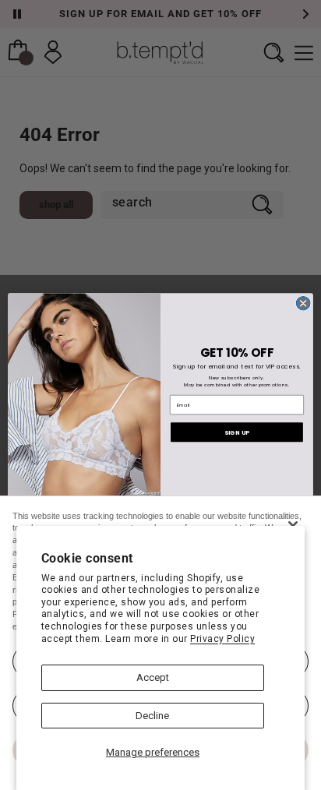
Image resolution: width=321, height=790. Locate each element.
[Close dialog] (303, 303)
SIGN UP (236, 433)
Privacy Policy (222, 638)
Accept (152, 677)
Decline (152, 715)
